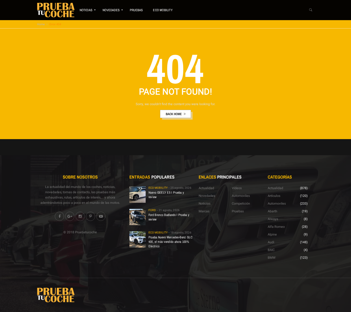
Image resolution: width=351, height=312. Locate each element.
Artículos (274, 195)
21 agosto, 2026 (169, 210)
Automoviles (241, 195)
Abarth (272, 211)
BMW (271, 257)
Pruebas (136, 10)
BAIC (271, 250)
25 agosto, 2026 (180, 188)
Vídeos (237, 188)
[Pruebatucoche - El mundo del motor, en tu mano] (56, 10)
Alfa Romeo (276, 226)
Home (41, 24)
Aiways (273, 219)
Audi (271, 242)
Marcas (204, 211)
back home (174, 114)
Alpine (272, 234)
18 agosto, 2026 (180, 232)
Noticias (86, 10)
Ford (152, 210)
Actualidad (206, 188)
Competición (241, 203)
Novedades (111, 10)
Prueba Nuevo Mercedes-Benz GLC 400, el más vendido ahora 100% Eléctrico (170, 241)
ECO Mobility (162, 10)
